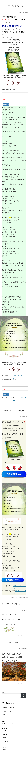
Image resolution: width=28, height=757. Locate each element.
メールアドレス (6, 99)
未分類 (17, 404)
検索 (3, 692)
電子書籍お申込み (14, 474)
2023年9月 (5, 734)
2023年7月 (5, 737)
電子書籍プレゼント (14, 6)
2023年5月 (5, 741)
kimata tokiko (25, 404)
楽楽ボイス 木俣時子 (14, 410)
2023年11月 (6, 730)
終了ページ (14, 642)
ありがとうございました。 (14, 604)
